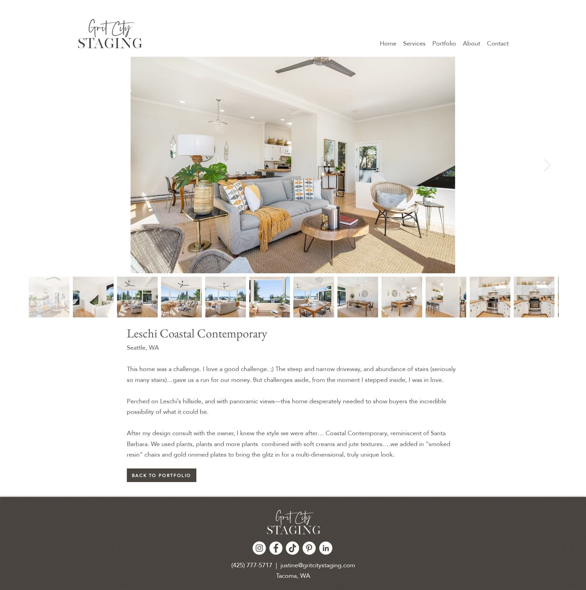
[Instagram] (259, 548)
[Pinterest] (309, 548)
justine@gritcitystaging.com (317, 565)
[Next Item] (547, 165)
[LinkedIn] (325, 548)
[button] (444, 43)
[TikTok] (292, 548)
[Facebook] (275, 548)
